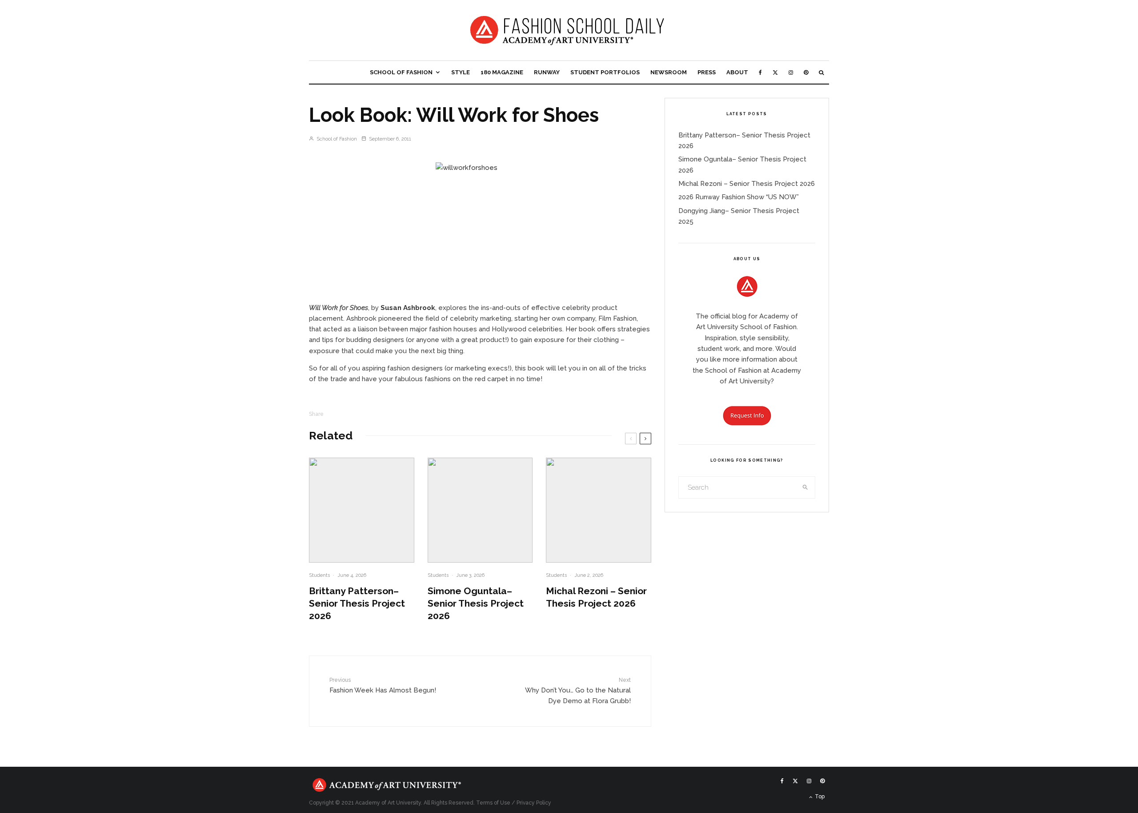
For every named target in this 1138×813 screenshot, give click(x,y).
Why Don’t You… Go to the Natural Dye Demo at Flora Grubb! (578, 691)
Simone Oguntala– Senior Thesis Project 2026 (476, 603)
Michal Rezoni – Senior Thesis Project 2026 (596, 597)
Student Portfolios (605, 72)
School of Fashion (401, 72)
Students (319, 575)
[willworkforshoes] (480, 229)
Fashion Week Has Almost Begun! (382, 685)
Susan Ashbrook (408, 308)
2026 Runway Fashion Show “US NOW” (738, 197)
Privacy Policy (534, 803)
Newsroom (668, 72)
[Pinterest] (805, 72)
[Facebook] (760, 72)
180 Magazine (502, 72)
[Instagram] (790, 72)
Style (460, 72)
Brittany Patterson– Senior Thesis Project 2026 (357, 603)
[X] (775, 72)
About (737, 72)
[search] (805, 487)
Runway (547, 72)
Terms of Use (493, 803)
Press (706, 72)
